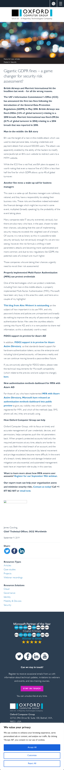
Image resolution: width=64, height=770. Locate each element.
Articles (17, 59)
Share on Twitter (7, 551)
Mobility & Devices (12, 601)
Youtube (45, 656)
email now (25, 491)
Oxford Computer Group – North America (32, 15)
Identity (7, 597)
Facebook (28, 656)
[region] (32, 746)
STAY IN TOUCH (32, 689)
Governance (9, 593)
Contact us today (42, 487)
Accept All (32, 747)
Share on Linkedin (22, 551)
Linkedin (36, 656)
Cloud (6, 589)
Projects (7, 573)
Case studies (10, 569)
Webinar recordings (13, 577)
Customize (32, 755)
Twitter (19, 656)
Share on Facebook (14, 551)
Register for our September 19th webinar (35, 476)
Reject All (32, 763)
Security (14, 62)
